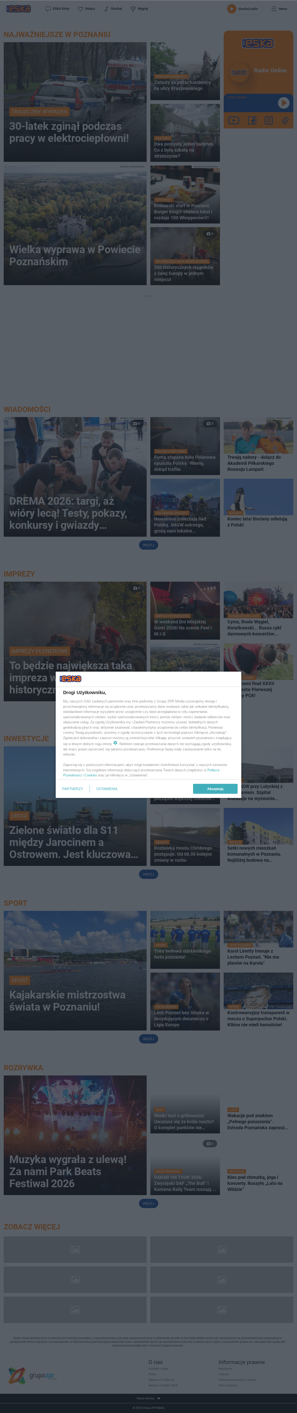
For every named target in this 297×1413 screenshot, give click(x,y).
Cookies (90, 775)
